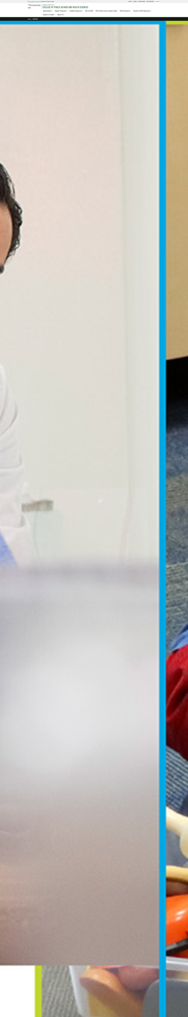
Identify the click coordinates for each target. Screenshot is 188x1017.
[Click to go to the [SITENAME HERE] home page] (34, 6)
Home (29, 19)
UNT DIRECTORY (150, 1)
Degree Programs (60, 10)
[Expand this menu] (52, 11)
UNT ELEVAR (89, 10)
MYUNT (130, 1)
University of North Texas (47, 1)
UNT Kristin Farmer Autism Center (106, 10)
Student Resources (76, 10)
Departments (47, 10)
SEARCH (158, 1)
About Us (60, 14)
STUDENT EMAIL (141, 1)
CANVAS (135, 1)
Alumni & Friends (48, 14)
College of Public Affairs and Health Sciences (65, 7)
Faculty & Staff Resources (141, 10)
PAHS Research (125, 10)
